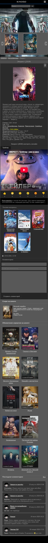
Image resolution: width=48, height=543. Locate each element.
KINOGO (4, 58)
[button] (45, 66)
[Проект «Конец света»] (30, 44)
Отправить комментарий (11, 296)
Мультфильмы (13, 58)
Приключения (29, 126)
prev (2, 43)
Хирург (12, 516)
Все (44, 477)
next (46, 43)
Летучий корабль (19, 306)
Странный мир (38, 229)
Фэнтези (5, 128)
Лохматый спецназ (10, 252)
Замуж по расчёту (16, 484)
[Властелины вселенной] (11, 44)
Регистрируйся (7, 200)
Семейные (38, 126)
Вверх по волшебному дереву (18, 507)
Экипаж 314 (14, 529)
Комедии (21, 126)
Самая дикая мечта (24, 229)
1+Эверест (24, 252)
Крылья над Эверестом (11, 229)
